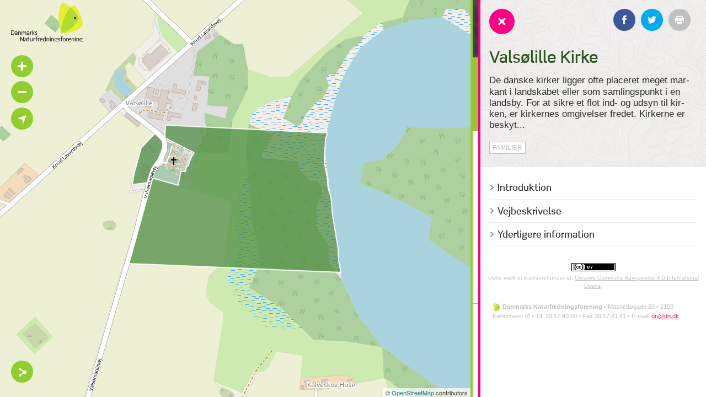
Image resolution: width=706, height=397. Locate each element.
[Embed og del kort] (22, 372)
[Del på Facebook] (624, 20)
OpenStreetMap (413, 392)
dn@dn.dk (665, 316)
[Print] (679, 20)
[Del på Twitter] (652, 20)
